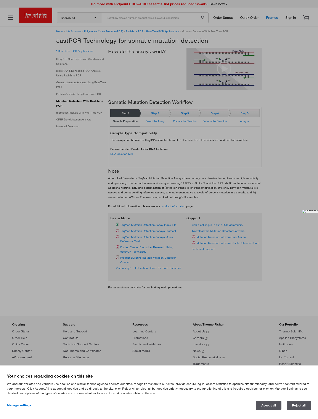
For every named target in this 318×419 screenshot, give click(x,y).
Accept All (268, 405)
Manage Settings (19, 405)
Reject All (299, 405)
